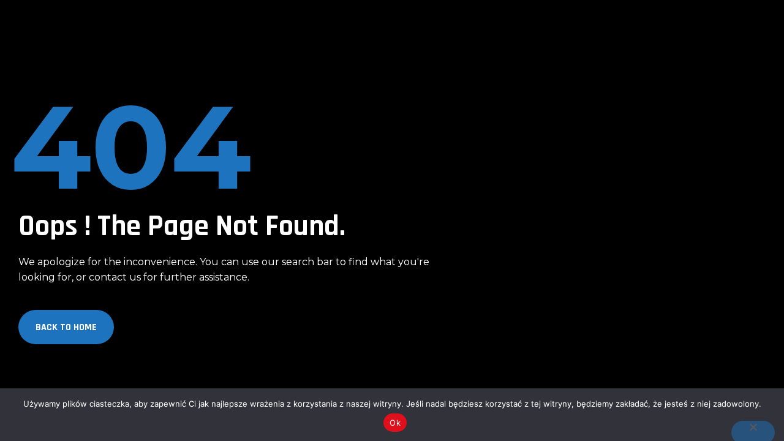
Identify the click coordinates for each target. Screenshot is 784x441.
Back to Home (66, 327)
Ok (395, 423)
